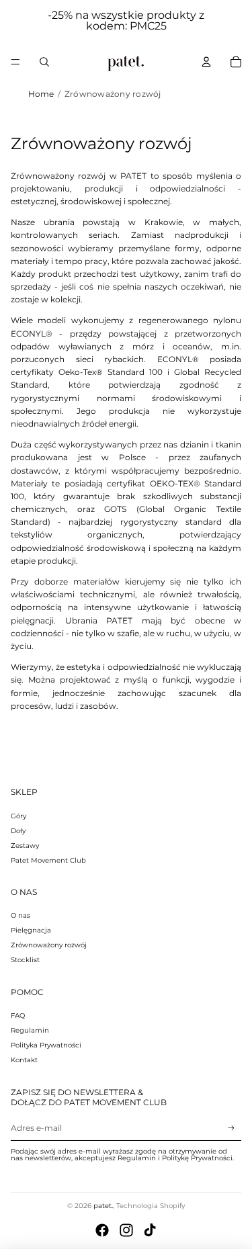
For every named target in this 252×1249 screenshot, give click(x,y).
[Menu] (15, 61)
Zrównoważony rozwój (49, 945)
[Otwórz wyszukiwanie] (44, 62)
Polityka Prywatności (46, 1045)
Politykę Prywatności (197, 1158)
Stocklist (25, 959)
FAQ (18, 1015)
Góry (18, 816)
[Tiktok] (150, 1230)
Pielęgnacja (31, 930)
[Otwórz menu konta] (206, 62)
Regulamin (30, 1030)
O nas (20, 915)
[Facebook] (102, 1230)
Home (41, 94)
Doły (18, 830)
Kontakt (24, 1060)
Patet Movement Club (48, 860)
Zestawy (25, 845)
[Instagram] (126, 1230)
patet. (103, 1205)
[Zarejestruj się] (231, 1128)
